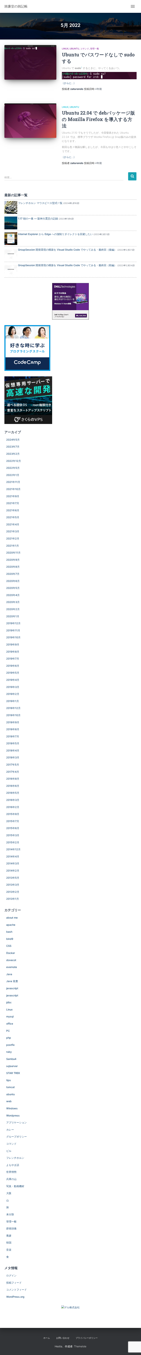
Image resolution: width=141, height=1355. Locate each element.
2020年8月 (13, 566)
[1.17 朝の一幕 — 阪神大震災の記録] (10, 222)
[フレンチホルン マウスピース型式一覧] (10, 207)
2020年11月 (13, 552)
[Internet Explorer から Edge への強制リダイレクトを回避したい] (10, 238)
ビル (8, 1150)
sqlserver (12, 1066)
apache (10, 924)
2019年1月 (12, 701)
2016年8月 (12, 778)
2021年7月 (12, 503)
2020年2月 (13, 609)
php (8, 1037)
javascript (12, 988)
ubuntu (74, 48)
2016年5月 (12, 792)
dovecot (11, 960)
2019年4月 (12, 679)
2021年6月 (12, 510)
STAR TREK (13, 1073)
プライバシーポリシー (87, 1338)
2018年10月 (13, 715)
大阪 (8, 1193)
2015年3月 (12, 835)
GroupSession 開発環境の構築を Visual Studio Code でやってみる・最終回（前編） (67, 265)
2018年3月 (12, 757)
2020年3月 (13, 602)
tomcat (10, 1087)
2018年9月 (12, 722)
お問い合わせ (62, 1338)
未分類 (10, 1214)
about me (12, 917)
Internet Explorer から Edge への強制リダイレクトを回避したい (55, 234)
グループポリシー (16, 1136)
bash (9, 931)
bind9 (9, 938)
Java (9, 974)
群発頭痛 (11, 1228)
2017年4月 (12, 771)
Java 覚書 (12, 981)
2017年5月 (12, 764)
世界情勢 (11, 1171)
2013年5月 (12, 877)
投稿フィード (14, 1282)
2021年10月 (13, 489)
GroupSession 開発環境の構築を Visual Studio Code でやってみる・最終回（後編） (67, 249)
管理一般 (94, 48)
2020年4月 (13, 595)
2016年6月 (12, 785)
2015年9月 (12, 814)
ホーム (46, 1338)
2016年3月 (12, 799)
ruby (9, 1051)
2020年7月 (12, 573)
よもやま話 (12, 1164)
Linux (65, 48)
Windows (12, 1108)
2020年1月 (12, 616)
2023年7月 (12, 446)
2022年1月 (12, 475)
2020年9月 (13, 559)
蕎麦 (8, 1235)
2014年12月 (13, 849)
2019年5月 (12, 672)
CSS (8, 945)
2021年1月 (12, 545)
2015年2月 (12, 842)
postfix (10, 1044)
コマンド (84, 48)
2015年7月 (12, 821)
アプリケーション (16, 1122)
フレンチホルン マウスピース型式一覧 (40, 202)
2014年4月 (12, 856)
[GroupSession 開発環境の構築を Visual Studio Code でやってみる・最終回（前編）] (10, 269)
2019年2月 (12, 693)
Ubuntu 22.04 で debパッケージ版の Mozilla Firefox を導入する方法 (98, 119)
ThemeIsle (80, 1346)
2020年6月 (13, 580)
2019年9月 (12, 644)
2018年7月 (12, 736)
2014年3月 (12, 863)
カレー (10, 1129)
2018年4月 (12, 750)
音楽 (8, 1249)
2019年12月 (13, 623)
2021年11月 (13, 481)
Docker (10, 952)
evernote (11, 967)
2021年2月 (12, 538)
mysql (10, 1016)
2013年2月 (12, 891)
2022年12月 (13, 460)
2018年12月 (13, 708)
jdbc (9, 1002)
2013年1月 (12, 898)
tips (8, 1080)
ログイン (11, 1275)
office (9, 1023)
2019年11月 (13, 630)
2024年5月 (13, 439)
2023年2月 (13, 453)
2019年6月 (12, 665)
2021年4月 (12, 524)
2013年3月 (12, 884)
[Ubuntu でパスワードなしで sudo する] (30, 62)
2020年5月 (13, 587)
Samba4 (11, 1058)
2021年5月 (12, 517)
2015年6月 (12, 828)
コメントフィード (16, 1289)
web (9, 1101)
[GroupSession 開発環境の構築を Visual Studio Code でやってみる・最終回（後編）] (10, 253)
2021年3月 (12, 531)
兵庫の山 (11, 1179)
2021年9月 (12, 496)
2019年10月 (13, 637)
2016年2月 (12, 807)
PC (8, 1030)
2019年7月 (12, 658)
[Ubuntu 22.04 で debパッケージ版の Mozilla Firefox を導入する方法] (30, 120)
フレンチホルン (15, 1157)
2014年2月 (12, 870)
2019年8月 (12, 651)
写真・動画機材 (15, 1186)
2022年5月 (13, 467)
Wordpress (13, 1115)
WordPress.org (15, 1296)
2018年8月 (12, 729)
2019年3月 (12, 686)
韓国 (8, 1242)
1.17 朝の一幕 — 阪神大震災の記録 (38, 218)
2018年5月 (12, 743)
